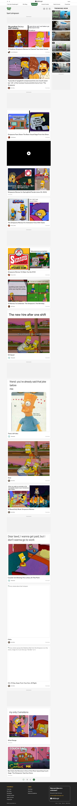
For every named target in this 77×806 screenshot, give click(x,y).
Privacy (60, 803)
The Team (30, 789)
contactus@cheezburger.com (57, 795)
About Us (30, 791)
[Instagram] (44, 9)
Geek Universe (10, 797)
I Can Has (9, 789)
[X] (50, 9)
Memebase (9, 793)
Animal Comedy (10, 795)
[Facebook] (47, 9)
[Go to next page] (34, 780)
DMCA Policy (68, 803)
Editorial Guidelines (32, 793)
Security (63, 803)
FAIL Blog (9, 791)
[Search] (9, 1)
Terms (56, 803)
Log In (69, 1)
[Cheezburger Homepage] (39, 1)
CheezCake (9, 799)
